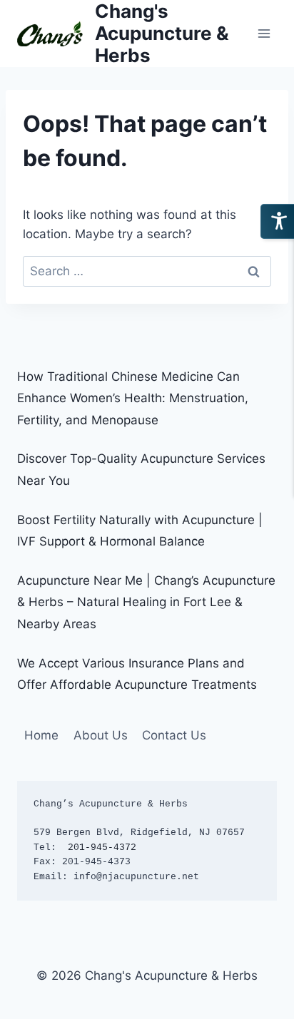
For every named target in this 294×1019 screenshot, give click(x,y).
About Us (101, 735)
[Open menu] (263, 33)
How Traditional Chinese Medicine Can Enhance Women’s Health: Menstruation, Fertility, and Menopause (132, 398)
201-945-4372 (102, 847)
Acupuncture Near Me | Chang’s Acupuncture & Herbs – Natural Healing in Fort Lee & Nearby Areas (146, 602)
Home (41, 735)
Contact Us (174, 735)
